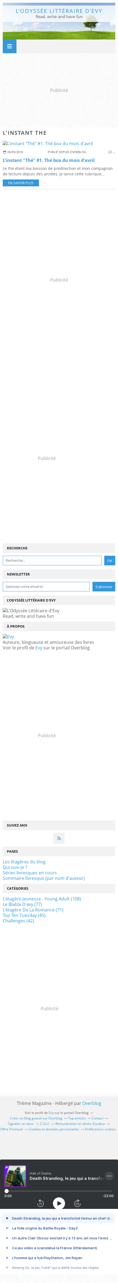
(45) (24, 915)
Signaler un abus (21, 1123)
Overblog (91, 1103)
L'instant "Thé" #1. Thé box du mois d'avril (49, 160)
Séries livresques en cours (30, 873)
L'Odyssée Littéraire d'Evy (59, 11)
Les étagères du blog (24, 862)
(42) (18, 921)
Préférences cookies (100, 1129)
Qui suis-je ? (15, 867)
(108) (42, 899)
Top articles (77, 1118)
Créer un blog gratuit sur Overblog (36, 1118)
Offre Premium (11, 1129)
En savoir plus (20, 183)
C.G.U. (45, 1123)
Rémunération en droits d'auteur (80, 1123)
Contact (97, 1118)
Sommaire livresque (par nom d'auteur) (44, 878)
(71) (33, 910)
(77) (22, 904)
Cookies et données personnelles (54, 1129)
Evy (38, 648)
